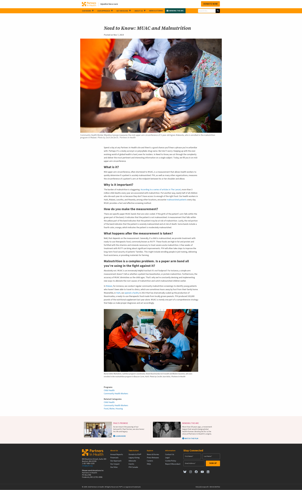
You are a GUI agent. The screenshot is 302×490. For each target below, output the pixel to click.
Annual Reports (116, 454)
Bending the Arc (176, 10)
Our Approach (103, 11)
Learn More (121, 436)
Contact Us (169, 454)
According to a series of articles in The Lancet (161, 189)
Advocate (132, 461)
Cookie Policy (170, 461)
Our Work (86, 11)
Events (131, 464)
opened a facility (131, 292)
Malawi (109, 286)
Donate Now (210, 4)
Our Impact (115, 464)
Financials (114, 458)
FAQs (149, 464)
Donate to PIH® (135, 454)
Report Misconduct (172, 464)
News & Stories (156, 10)
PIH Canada (133, 467)
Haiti (118, 292)
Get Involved (122, 11)
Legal (167, 458)
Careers (150, 461)
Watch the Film (191, 438)
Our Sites (114, 467)
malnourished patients (177, 199)
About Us (138, 11)
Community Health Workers (116, 393)
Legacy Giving (134, 458)
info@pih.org (87, 465)
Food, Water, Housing (113, 408)
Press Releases (153, 458)
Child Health (109, 390)
